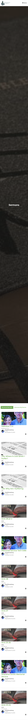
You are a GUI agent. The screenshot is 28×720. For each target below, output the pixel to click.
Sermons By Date (7, 407)
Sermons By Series (20, 407)
